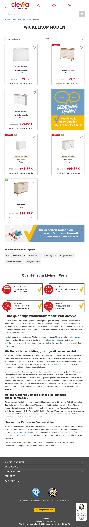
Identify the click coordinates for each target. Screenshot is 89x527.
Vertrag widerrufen (44, 510)
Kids (14, 19)
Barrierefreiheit (63, 501)
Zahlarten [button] (10, 476)
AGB (53, 501)
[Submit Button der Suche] (82, 14)
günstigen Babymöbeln (52, 340)
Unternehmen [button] (12, 467)
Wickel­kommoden (14, 262)
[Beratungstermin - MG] (67, 109)
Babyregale (49, 256)
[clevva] (20, 5)
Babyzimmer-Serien (15, 256)
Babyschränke (66, 256)
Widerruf (46, 501)
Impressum (24, 501)
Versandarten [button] (12, 481)
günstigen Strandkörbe (24, 432)
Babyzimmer (22, 19)
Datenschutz (35, 501)
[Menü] (85, 504)
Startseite (7, 19)
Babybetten (34, 256)
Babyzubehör (33, 262)
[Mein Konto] (38, 5)
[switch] (81, 518)
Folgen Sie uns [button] (12, 472)
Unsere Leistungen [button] (15, 462)
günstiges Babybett (52, 364)
